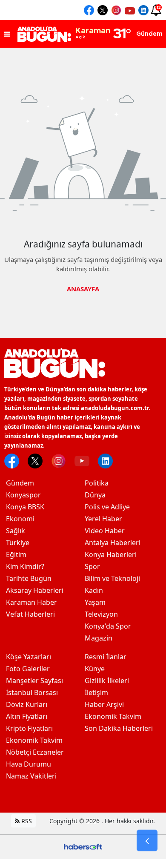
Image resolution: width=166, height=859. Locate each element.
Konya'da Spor (108, 626)
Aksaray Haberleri (34, 590)
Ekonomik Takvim (34, 740)
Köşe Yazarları (28, 656)
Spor (92, 566)
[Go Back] (147, 841)
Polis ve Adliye (107, 506)
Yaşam (95, 602)
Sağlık (15, 530)
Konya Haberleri (111, 554)
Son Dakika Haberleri (119, 728)
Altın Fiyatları (26, 716)
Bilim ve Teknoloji (112, 578)
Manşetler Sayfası (34, 680)
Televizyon (101, 614)
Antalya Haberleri (112, 542)
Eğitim (16, 554)
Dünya (95, 495)
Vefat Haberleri (30, 614)
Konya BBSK (25, 506)
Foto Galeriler (28, 668)
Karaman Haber (31, 602)
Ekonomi (20, 518)
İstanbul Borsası (32, 692)
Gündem (20, 483)
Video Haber (105, 530)
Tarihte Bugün (29, 578)
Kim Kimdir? (25, 566)
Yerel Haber (103, 518)
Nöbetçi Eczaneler (35, 752)
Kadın (94, 590)
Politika (97, 483)
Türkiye (17, 542)
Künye (95, 668)
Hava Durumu (28, 764)
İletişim (96, 692)
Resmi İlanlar (105, 656)
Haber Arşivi (104, 704)
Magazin (98, 638)
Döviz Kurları (26, 704)
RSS (26, 821)
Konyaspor (23, 495)
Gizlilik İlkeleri (107, 680)
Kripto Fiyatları (29, 728)
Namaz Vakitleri (31, 776)
